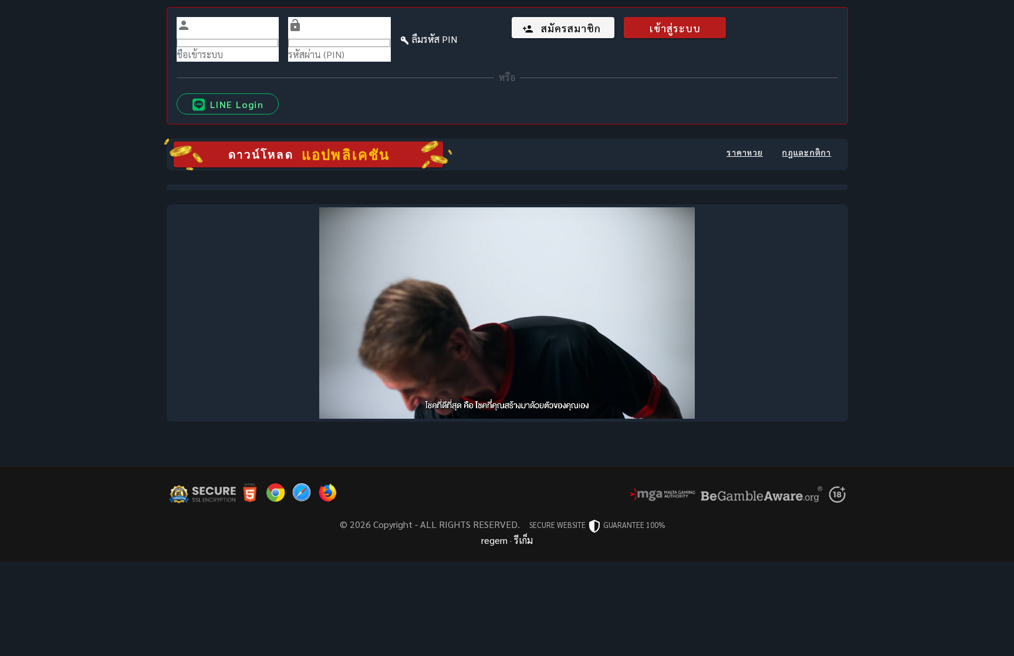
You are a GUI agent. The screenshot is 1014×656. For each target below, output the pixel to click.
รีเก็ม (523, 540)
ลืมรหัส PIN (434, 39)
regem (494, 540)
